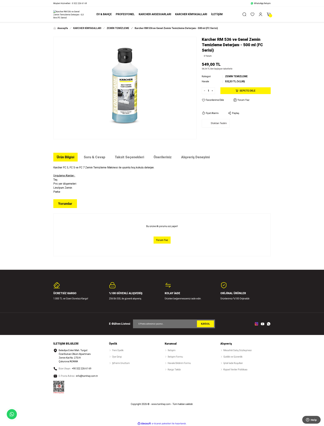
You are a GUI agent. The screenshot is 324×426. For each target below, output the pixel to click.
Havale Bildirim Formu (179, 363)
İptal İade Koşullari (233, 363)
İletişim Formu (175, 356)
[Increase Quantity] (213, 90)
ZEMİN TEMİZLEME (236, 76)
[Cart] (269, 14)
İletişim (172, 350)
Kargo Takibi (174, 369)
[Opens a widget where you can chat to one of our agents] (311, 420)
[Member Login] (261, 14)
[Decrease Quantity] (204, 90)
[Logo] (69, 14)
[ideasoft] (144, 423)
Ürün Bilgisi (65, 157)
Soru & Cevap (94, 157)
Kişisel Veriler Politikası (235, 369)
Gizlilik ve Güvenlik (232, 356)
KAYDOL (205, 323)
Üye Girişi (117, 356)
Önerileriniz (163, 157)
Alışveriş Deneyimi (195, 157)
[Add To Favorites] (213, 100)
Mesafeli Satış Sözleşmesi (237, 350)
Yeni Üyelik (118, 350)
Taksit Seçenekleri (129, 157)
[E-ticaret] (161, 423)
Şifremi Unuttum (121, 363)
